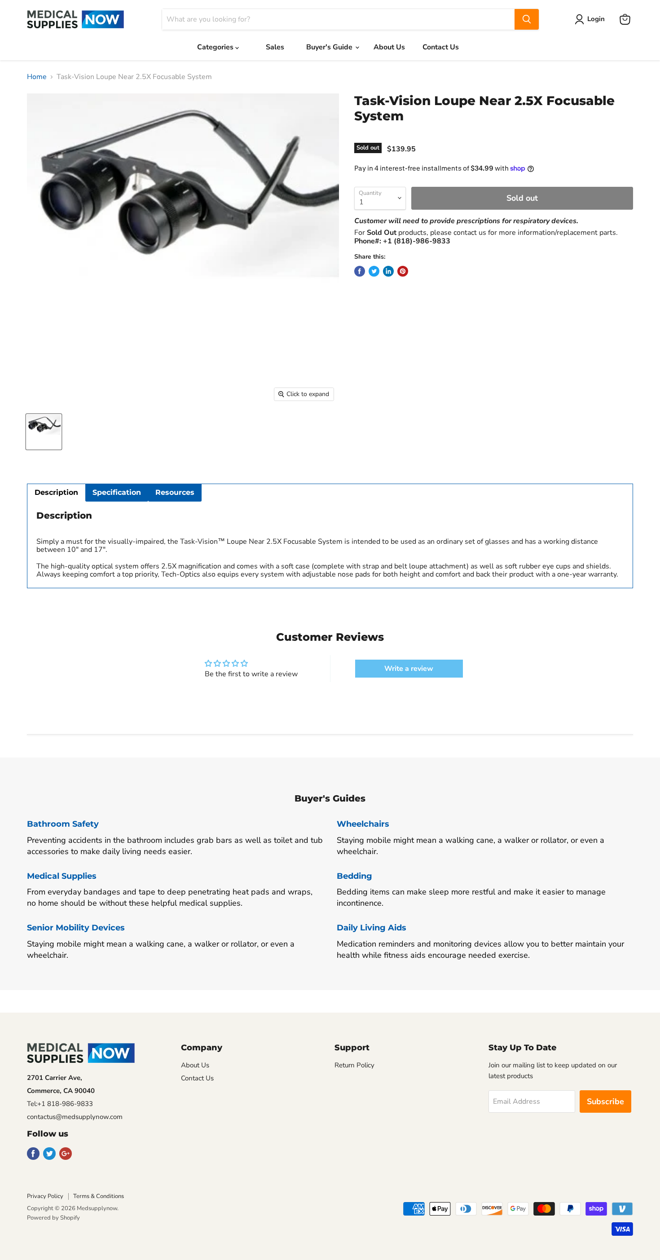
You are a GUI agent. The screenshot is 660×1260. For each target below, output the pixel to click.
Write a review (408, 669)
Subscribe (605, 1101)
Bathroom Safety (63, 824)
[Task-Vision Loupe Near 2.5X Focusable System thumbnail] (44, 431)
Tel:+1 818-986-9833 (60, 1103)
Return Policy (354, 1065)
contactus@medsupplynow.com (75, 1116)
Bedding (354, 876)
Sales (275, 47)
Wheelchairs (363, 824)
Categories (216, 47)
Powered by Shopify (53, 1218)
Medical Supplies (62, 876)
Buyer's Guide (330, 47)
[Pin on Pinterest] (402, 271)
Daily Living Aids (371, 928)
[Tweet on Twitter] (374, 271)
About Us (389, 47)
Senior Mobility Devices (76, 928)
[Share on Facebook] (359, 271)
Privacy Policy (45, 1196)
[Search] (527, 19)
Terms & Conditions (98, 1196)
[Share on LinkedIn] (388, 271)
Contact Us (440, 47)
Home (37, 77)
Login (596, 18)
